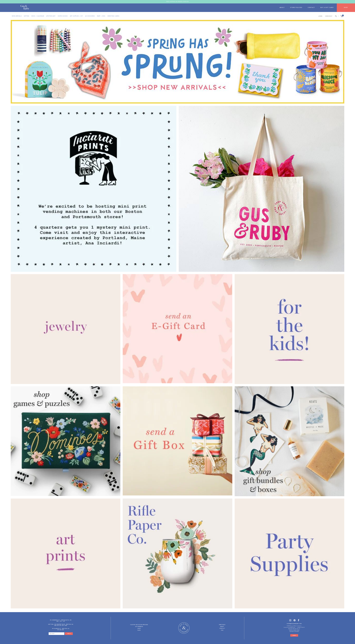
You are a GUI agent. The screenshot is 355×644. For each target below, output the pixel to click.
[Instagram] (290, 620)
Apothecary (51, 16)
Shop (346, 7)
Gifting (26, 16)
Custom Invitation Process (139, 624)
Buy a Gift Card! (327, 7)
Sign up (69, 633)
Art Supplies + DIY (76, 16)
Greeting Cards (113, 16)
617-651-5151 (60, 629)
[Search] (336, 16)
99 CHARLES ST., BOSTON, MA (60, 628)
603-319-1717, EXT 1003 (60, 625)
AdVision (292, 627)
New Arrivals (17, 16)
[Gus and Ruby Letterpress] (25, 7)
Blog (139, 630)
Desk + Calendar (37, 16)
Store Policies (296, 7)
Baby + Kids (101, 16)
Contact (311, 7)
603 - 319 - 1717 (60, 621)
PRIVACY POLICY (301, 627)
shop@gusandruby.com (294, 623)
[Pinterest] (294, 620)
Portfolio (222, 624)
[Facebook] (298, 620)
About (282, 7)
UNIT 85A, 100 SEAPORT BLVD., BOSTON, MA (60, 624)
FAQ (222, 630)
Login (320, 16)
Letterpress (139, 626)
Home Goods (63, 16)
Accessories (90, 16)
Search (294, 635)
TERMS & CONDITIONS (294, 630)
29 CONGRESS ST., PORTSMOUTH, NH (60, 620)
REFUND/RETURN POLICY (294, 628)
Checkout (328, 16)
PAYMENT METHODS (294, 631)
